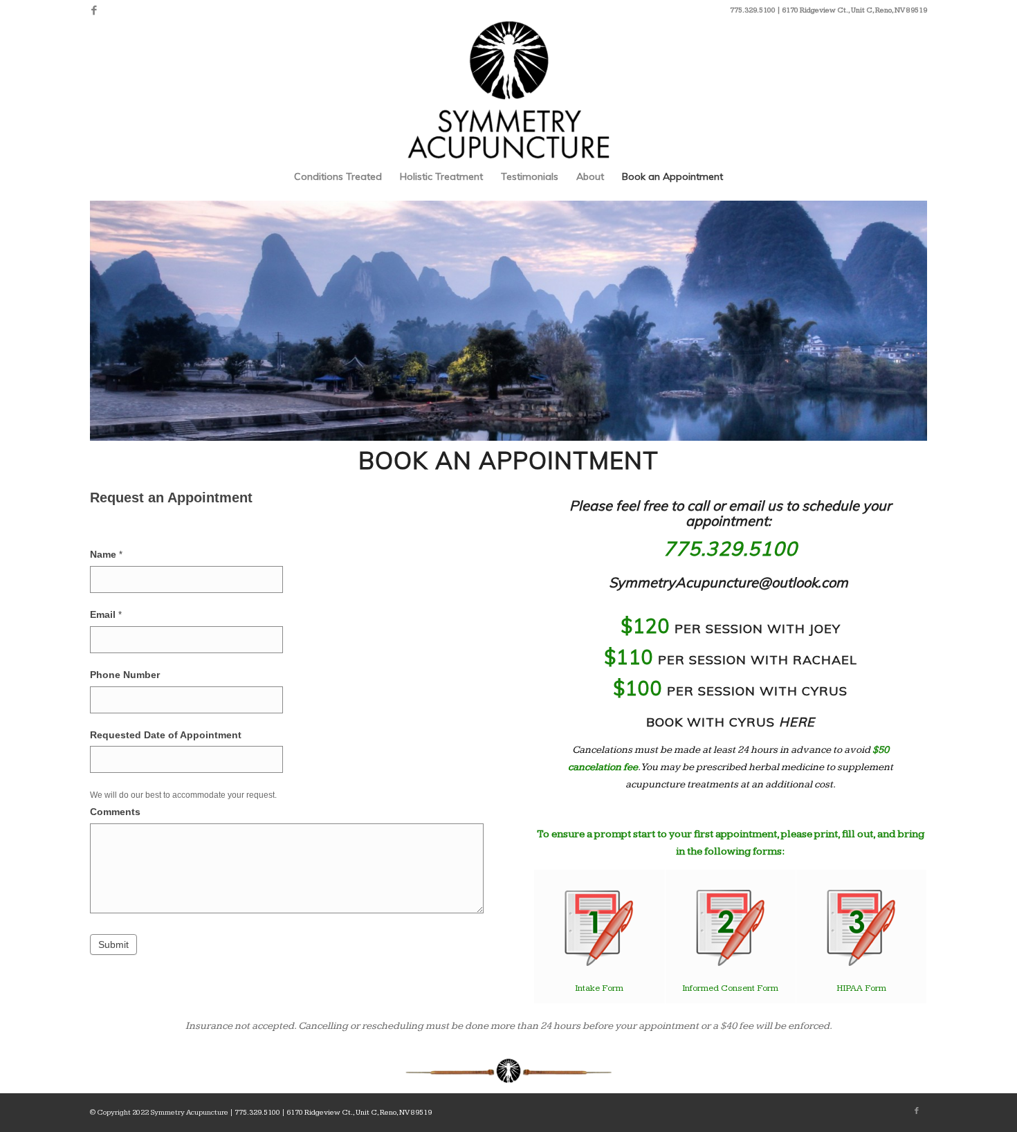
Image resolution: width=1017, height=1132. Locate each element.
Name (106, 554)
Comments (115, 812)
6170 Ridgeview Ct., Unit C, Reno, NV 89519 (854, 10)
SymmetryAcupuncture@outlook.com (728, 582)
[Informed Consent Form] (730, 928)
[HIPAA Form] (861, 928)
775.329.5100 (730, 548)
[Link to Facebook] (94, 10)
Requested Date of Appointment (165, 735)
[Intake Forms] (599, 928)
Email (106, 615)
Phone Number (125, 675)
